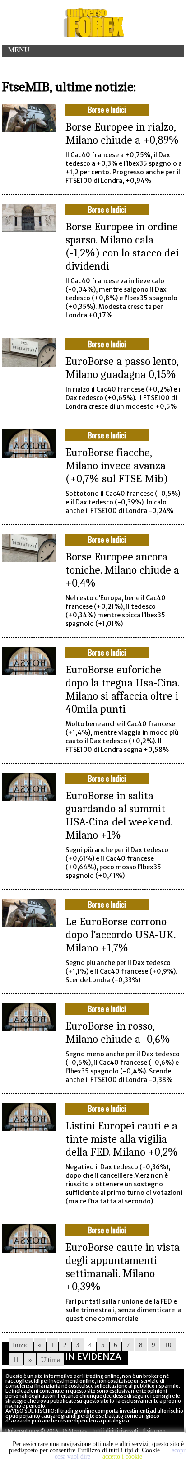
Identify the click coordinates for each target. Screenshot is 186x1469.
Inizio (21, 1344)
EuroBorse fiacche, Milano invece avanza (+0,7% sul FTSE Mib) (116, 465)
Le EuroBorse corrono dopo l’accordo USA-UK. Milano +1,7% (120, 934)
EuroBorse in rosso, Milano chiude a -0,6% (117, 1032)
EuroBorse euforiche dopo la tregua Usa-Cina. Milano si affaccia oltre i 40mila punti (122, 689)
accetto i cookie (122, 1456)
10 (168, 1344)
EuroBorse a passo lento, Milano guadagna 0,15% (121, 367)
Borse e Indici (107, 109)
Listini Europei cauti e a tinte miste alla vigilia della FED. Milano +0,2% (121, 1138)
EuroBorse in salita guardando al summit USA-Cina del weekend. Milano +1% (118, 815)
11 (16, 1359)
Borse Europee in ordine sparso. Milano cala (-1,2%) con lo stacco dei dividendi (122, 246)
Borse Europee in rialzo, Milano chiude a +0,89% (122, 133)
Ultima (50, 1359)
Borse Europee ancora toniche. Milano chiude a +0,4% (122, 569)
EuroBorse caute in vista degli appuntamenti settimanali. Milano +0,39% (122, 1266)
